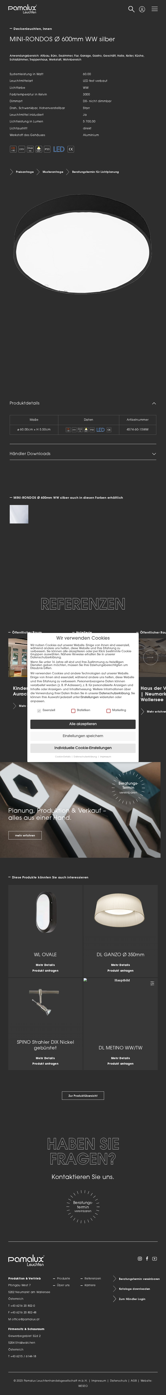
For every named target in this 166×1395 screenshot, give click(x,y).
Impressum (99, 1381)
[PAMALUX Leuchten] (22, 9)
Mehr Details (45, 965)
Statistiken (83, 710)
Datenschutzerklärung (114, 693)
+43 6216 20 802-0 (23, 1306)
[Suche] (131, 9)
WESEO (83, 1386)
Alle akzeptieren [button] (83, 724)
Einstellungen (90, 697)
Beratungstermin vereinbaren (138, 1279)
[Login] (142, 7)
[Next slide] (150, 657)
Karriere (90, 1285)
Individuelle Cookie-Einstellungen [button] (83, 748)
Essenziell (49, 710)
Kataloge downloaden (134, 1289)
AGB (134, 1381)
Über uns (63, 1285)
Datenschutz (118, 1381)
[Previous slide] (15, 657)
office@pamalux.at (25, 1319)
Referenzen (93, 1278)
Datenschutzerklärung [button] (85, 757)
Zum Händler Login (132, 1299)
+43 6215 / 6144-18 (23, 1356)
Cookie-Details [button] (63, 757)
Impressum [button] (105, 757)
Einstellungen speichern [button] (83, 736)
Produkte (63, 1278)
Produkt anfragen (45, 971)
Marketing (119, 710)
